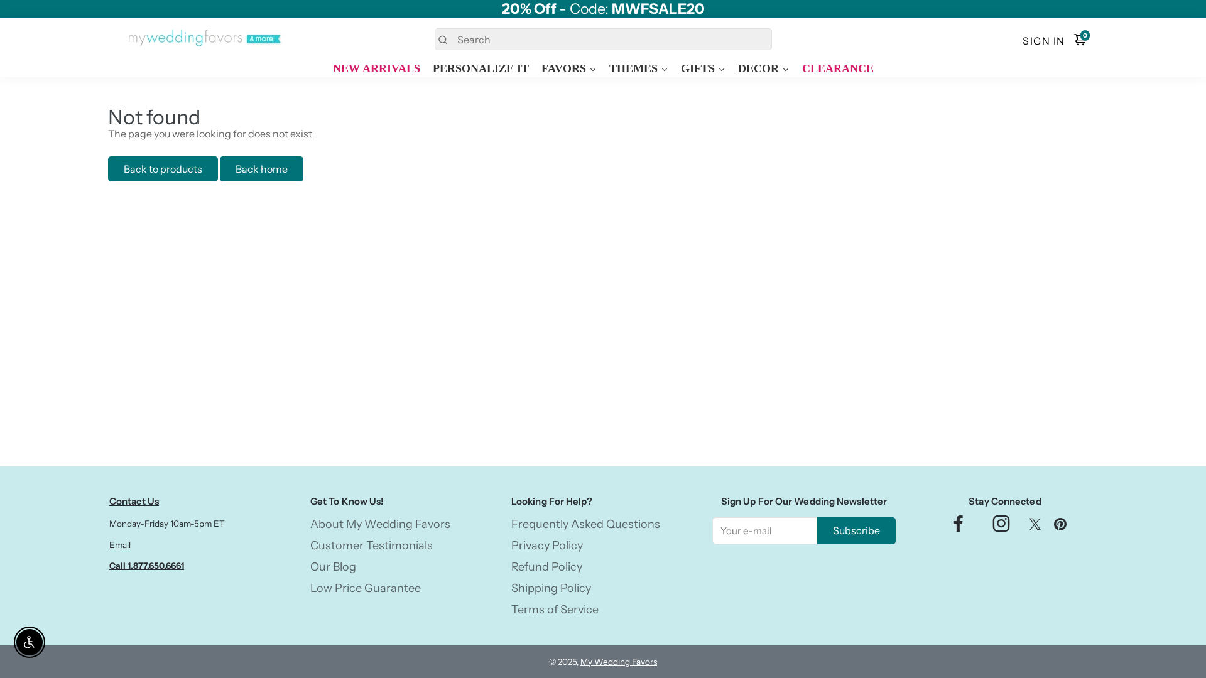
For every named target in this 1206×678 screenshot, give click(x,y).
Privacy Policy (547, 545)
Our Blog (333, 567)
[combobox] (603, 39)
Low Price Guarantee (365, 588)
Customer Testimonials (371, 545)
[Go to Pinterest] (1060, 527)
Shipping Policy (551, 588)
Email (120, 545)
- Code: (603, 9)
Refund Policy (546, 567)
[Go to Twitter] (1035, 527)
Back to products (163, 169)
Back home (262, 169)
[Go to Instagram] (1001, 527)
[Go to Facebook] (958, 527)
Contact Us (134, 501)
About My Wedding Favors (380, 524)
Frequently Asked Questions (585, 524)
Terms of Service (555, 609)
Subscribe (856, 530)
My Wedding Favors (618, 662)
